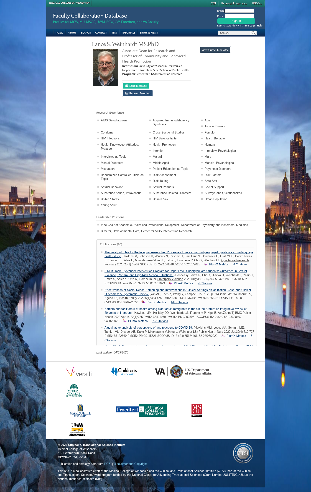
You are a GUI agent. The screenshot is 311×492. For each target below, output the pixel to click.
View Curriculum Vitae (215, 50)
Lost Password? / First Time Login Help (240, 25)
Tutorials (128, 32)
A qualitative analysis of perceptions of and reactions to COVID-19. (149, 327)
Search (86, 32)
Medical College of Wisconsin (69, 3)
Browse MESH (149, 32)
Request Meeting (139, 93)
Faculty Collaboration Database (90, 15)
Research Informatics (234, 3)
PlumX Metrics (219, 264)
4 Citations (240, 264)
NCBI (107, 464)
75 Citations (160, 321)
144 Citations (179, 302)
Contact (101, 32)
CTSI (213, 3)
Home (59, 32)
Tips (114, 32)
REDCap (257, 3)
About (72, 32)
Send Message (138, 85)
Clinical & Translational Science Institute (96, 445)
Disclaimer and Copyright (130, 464)
